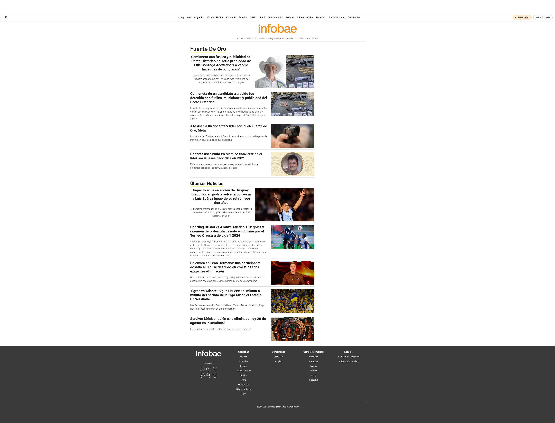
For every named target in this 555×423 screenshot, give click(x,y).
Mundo (290, 17)
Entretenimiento (337, 17)
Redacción (278, 357)
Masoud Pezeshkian (256, 39)
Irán (308, 39)
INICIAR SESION (543, 17)
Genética (301, 39)
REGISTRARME (522, 17)
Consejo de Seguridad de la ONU (281, 39)
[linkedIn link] (215, 375)
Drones (315, 39)
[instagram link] (215, 369)
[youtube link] (202, 375)
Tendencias (354, 17)
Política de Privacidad (348, 361)
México (253, 17)
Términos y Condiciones (348, 357)
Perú (262, 17)
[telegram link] (208, 375)
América (243, 357)
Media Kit (313, 380)
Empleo (278, 361)
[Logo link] (277, 28)
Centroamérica (275, 17)
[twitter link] (208, 369)
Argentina (199, 17)
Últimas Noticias (304, 17)
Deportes (321, 17)
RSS (244, 394)
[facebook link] (202, 369)
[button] (5, 17)
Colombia (231, 17)
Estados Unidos (215, 17)
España (243, 17)
